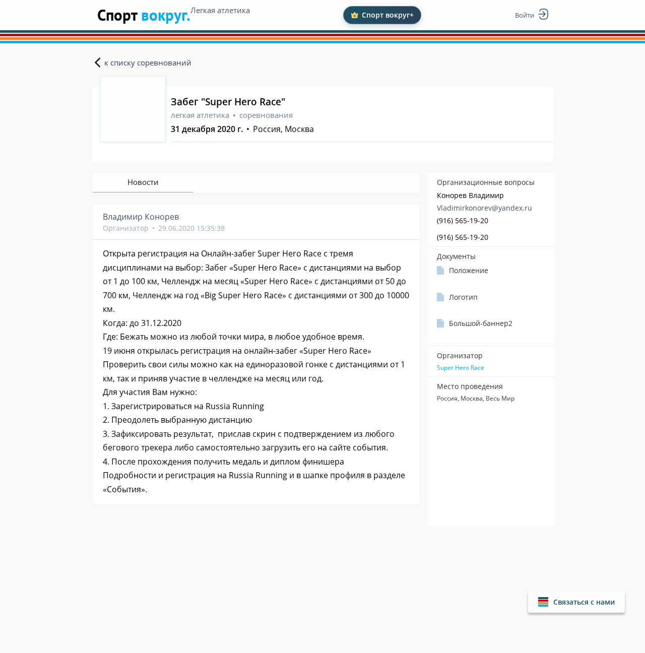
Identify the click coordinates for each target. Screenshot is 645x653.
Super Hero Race (460, 367)
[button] (576, 602)
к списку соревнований (147, 62)
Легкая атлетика (220, 10)
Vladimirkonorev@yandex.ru (484, 208)
